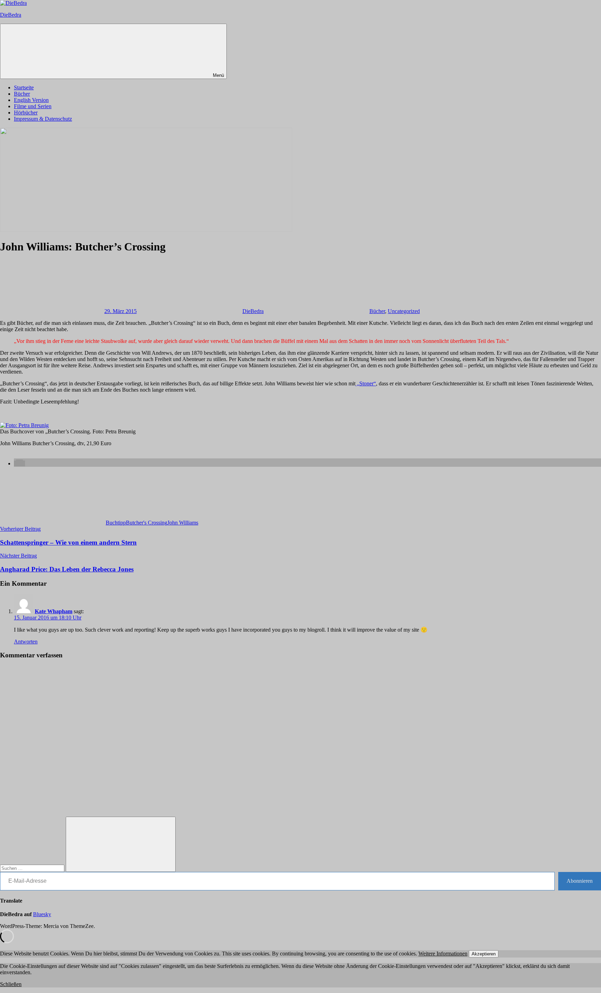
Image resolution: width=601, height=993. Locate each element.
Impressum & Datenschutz (43, 119)
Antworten (26, 641)
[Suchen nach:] (33, 868)
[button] (19, 463)
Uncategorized (404, 311)
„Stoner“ (365, 383)
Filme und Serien (32, 106)
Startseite (24, 87)
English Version (31, 100)
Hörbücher (26, 112)
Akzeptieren (484, 953)
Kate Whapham (53, 611)
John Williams (182, 523)
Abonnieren (580, 881)
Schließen (11, 984)
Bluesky (42, 914)
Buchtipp (116, 523)
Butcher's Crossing (146, 523)
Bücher (22, 94)
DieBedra (10, 15)
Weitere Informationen (442, 953)
